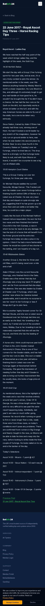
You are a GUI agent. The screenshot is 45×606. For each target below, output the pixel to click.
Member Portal (8, 574)
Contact (6, 570)
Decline (33, 602)
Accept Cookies (12, 602)
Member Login (8, 558)
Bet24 (8, 4)
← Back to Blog (8, 15)
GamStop (6, 582)
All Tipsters (7, 538)
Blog (4, 550)
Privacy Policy (8, 554)
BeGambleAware (9, 578)
